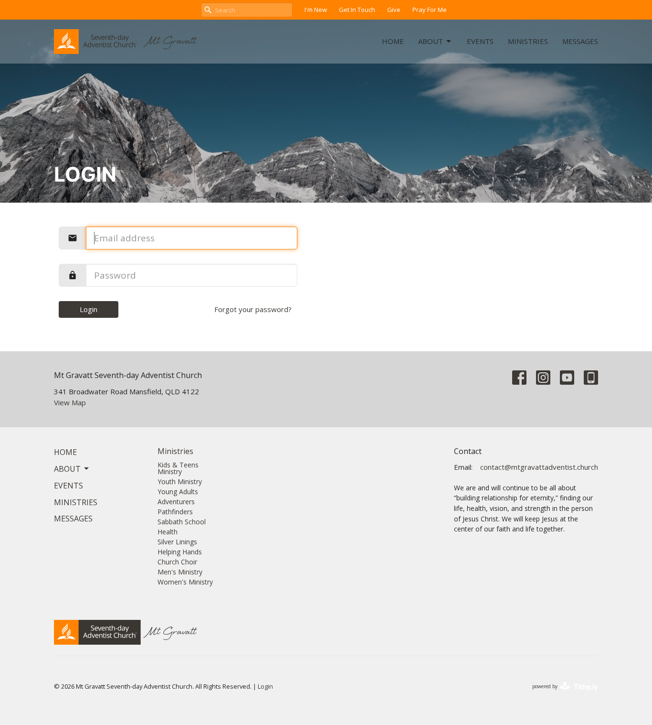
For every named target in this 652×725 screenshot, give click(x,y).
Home (393, 41)
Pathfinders (175, 511)
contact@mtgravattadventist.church (539, 467)
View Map (70, 402)
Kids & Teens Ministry (178, 468)
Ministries (528, 41)
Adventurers (176, 501)
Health (168, 531)
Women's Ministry (185, 581)
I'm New (316, 9)
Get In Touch (357, 9)
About (430, 41)
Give (393, 9)
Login (88, 309)
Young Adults (178, 491)
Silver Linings (177, 541)
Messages (580, 41)
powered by (560, 694)
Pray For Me (429, 9)
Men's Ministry (180, 571)
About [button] (67, 469)
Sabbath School (182, 521)
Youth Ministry (180, 481)
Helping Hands (180, 551)
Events (480, 41)
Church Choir (177, 561)
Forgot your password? (253, 309)
